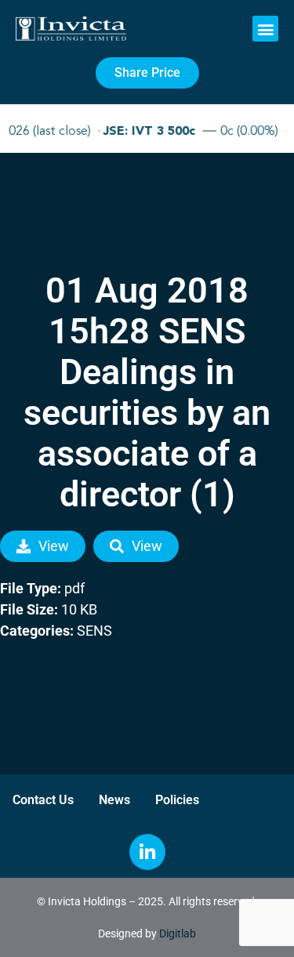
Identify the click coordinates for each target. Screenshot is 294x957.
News (114, 799)
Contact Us (43, 799)
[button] (265, 29)
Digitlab (177, 933)
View (53, 546)
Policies (177, 799)
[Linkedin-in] (147, 852)
